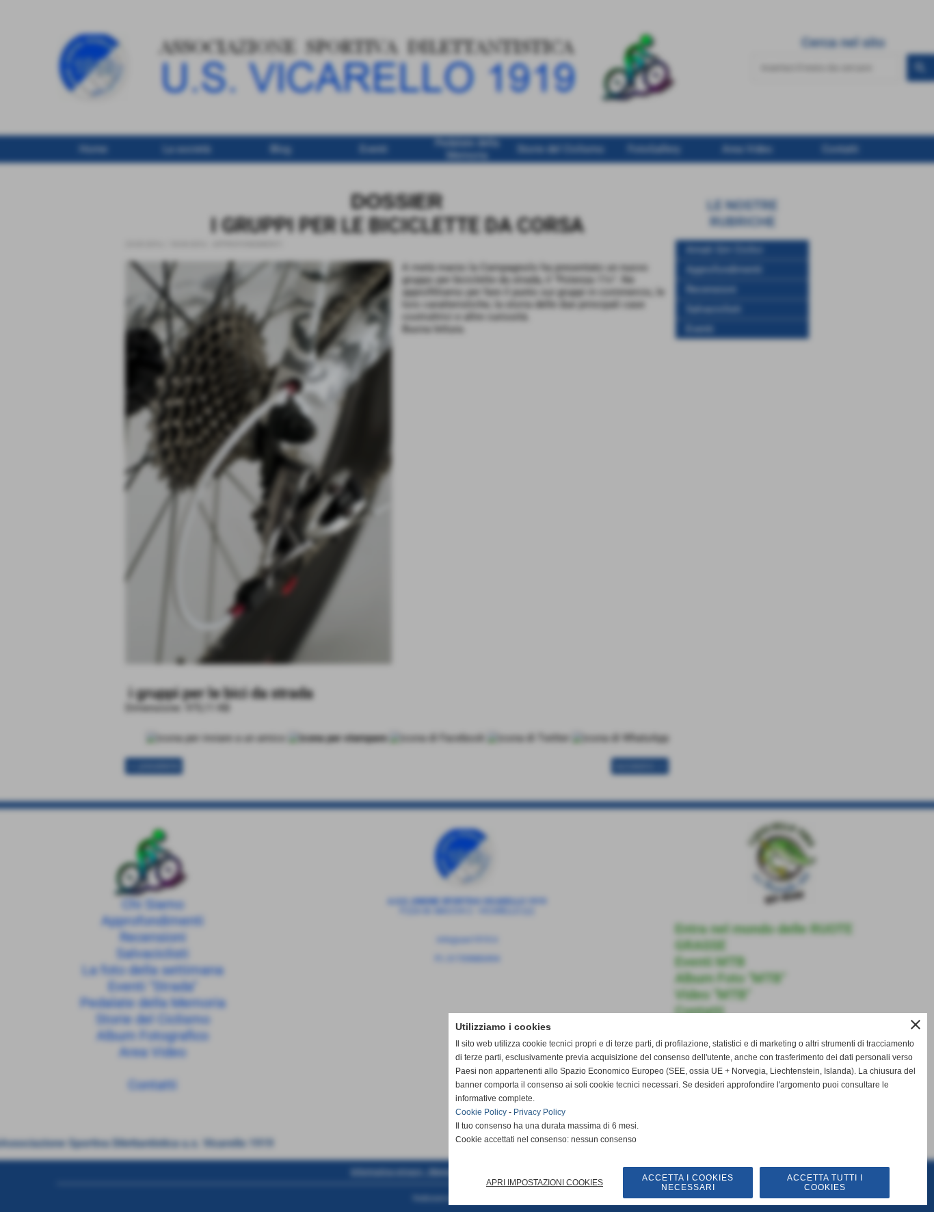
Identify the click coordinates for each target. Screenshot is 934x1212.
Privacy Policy (539, 1112)
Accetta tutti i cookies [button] (825, 1182)
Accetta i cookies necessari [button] (688, 1182)
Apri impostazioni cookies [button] (544, 1182)
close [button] (915, 1024)
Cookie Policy (481, 1112)
